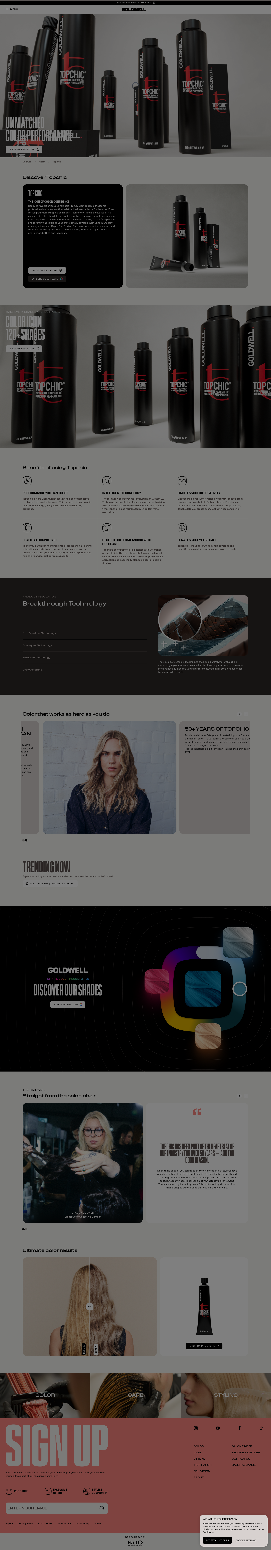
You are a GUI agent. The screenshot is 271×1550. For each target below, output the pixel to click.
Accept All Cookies (217, 1540)
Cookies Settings (246, 1540)
